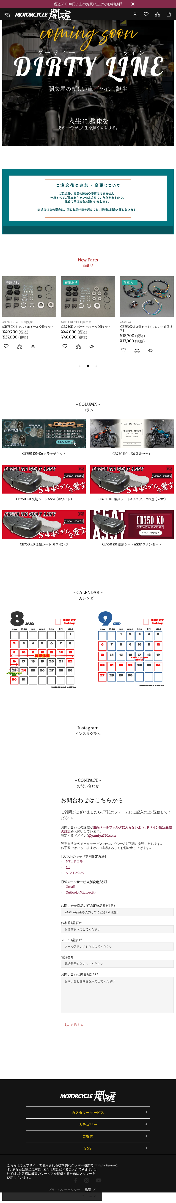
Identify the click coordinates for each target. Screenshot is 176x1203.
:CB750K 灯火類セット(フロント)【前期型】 (146, 329)
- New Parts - (88, 262)
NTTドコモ (74, 861)
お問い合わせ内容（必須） (78, 974)
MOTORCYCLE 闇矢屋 (43, 14)
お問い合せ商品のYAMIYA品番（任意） (88, 906)
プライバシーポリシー (64, 1190)
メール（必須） (70, 940)
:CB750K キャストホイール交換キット (28, 327)
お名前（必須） (70, 923)
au (68, 867)
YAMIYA (125, 322)
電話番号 (67, 957)
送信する (77, 1025)
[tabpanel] (88, 83)
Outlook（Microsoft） (81, 892)
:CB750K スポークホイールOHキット (86, 327)
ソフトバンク (75, 873)
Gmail (70, 887)
